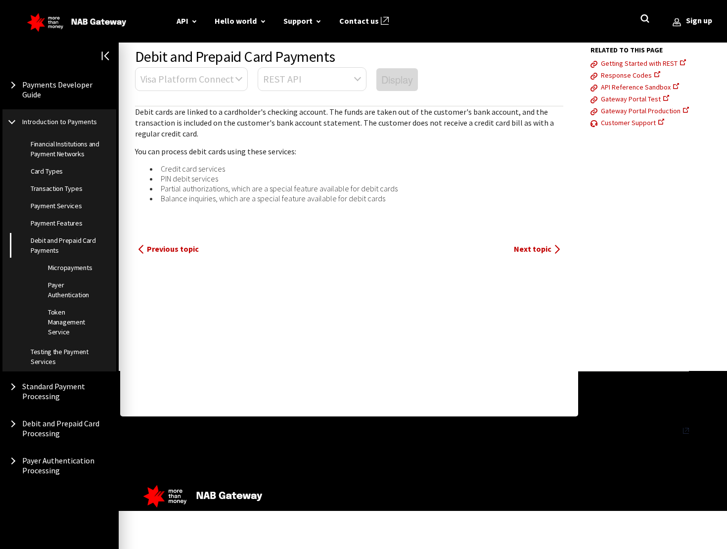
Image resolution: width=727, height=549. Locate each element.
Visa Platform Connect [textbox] (187, 79)
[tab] (186, 20)
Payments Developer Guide (57, 89)
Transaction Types (56, 188)
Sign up (699, 20)
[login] (677, 22)
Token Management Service (66, 322)
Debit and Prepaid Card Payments (63, 245)
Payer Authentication (68, 289)
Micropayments (70, 267)
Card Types (47, 171)
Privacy (670, 430)
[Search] (646, 21)
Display (397, 79)
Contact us (359, 21)
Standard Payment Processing (53, 391)
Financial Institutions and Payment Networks (65, 148)
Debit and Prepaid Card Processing (60, 428)
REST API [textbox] (282, 79)
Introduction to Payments (59, 121)
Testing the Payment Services (60, 356)
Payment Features (57, 223)
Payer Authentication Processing (58, 465)
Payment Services (56, 205)
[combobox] (191, 79)
